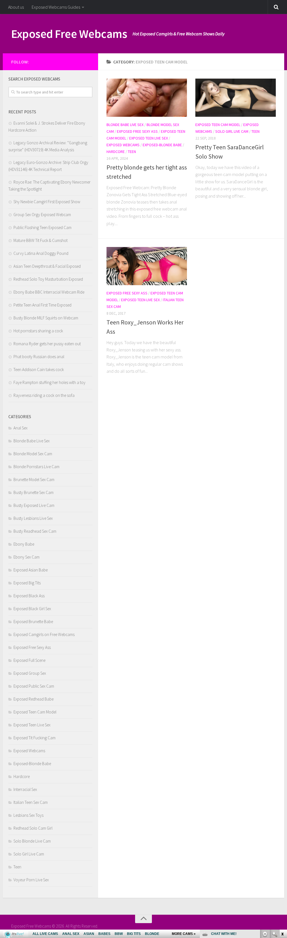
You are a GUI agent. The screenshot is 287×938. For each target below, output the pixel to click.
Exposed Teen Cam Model (217, 124)
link (282, 850)
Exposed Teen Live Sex (148, 138)
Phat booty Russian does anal (38, 356)
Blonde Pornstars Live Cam (36, 466)
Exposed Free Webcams (69, 33)
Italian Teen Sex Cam (30, 802)
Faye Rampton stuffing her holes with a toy (49, 382)
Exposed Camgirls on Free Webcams (44, 634)
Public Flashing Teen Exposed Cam (42, 227)
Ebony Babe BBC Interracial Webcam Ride (48, 292)
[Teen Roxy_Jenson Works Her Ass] (147, 266)
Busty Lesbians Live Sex (33, 518)
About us (16, 7)
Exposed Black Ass (29, 595)
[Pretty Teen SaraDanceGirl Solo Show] (235, 98)
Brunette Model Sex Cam (33, 479)
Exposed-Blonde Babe (162, 144)
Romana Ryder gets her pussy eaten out (47, 343)
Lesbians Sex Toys (28, 815)
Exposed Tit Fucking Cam (34, 737)
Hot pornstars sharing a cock (38, 330)
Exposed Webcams (123, 144)
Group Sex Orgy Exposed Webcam (42, 214)
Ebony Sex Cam (26, 557)
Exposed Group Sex (29, 673)
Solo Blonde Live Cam (32, 841)
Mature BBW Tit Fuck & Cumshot (40, 240)
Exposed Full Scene (29, 660)
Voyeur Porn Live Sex (31, 879)
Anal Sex (20, 428)
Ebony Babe (23, 544)
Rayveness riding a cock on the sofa (44, 395)
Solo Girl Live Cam (231, 131)
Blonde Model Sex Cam (32, 453)
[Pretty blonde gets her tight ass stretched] (147, 98)
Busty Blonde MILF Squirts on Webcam (45, 318)
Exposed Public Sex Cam (33, 686)
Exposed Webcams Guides (56, 7)
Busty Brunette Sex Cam (33, 492)
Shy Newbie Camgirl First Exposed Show (46, 201)
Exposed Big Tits (27, 582)
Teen (132, 151)
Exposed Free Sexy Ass (137, 131)
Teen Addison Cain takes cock (38, 369)
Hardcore (116, 151)
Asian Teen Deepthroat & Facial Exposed (47, 266)
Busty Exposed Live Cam (33, 505)
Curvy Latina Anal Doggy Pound (40, 253)
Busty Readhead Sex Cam (34, 531)
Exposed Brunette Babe (33, 621)
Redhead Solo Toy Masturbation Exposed (48, 279)
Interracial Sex (25, 789)
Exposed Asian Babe (30, 570)
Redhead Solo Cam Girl (32, 828)
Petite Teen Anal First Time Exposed (42, 305)
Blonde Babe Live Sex (125, 124)
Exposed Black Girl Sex (32, 608)
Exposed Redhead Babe (33, 699)
